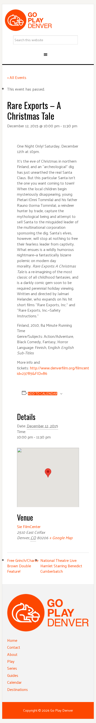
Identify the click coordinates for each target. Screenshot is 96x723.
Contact (13, 647)
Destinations (17, 689)
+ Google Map (61, 537)
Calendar (14, 682)
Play (11, 661)
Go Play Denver (48, 20)
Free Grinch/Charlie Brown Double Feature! (22, 566)
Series (12, 668)
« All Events (16, 77)
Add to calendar (42, 393)
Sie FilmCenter (29, 526)
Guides (12, 675)
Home (12, 640)
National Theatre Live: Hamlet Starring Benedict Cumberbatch (61, 566)
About (12, 654)
